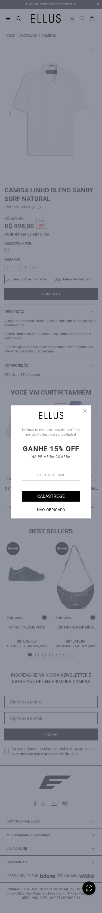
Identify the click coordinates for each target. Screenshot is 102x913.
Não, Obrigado (51, 510)
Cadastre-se (51, 496)
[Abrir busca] (18, 18)
